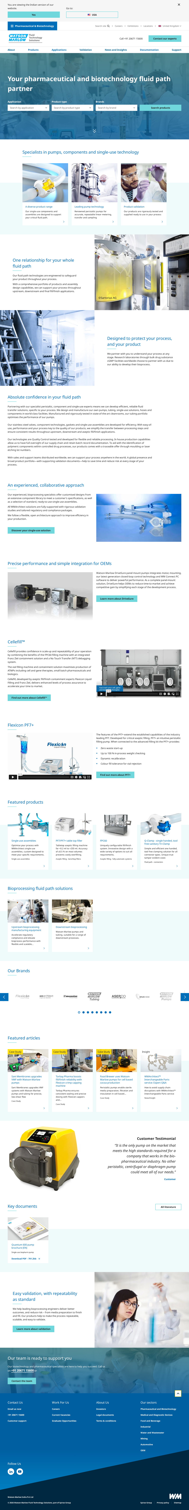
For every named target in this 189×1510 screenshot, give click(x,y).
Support (176, 49)
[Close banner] (179, 4)
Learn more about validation (33, 1329)
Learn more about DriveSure (116, 598)
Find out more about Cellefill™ (29, 697)
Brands (100, 101)
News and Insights (116, 49)
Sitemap (177, 1502)
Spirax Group (146, 1502)
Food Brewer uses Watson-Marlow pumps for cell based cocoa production (116, 1079)
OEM (143, 1450)
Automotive (147, 1444)
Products (33, 49)
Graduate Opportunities (64, 1420)
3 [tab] (87, 1012)
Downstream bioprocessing (71, 927)
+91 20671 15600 (16, 1414)
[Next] (185, 997)
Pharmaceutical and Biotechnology (158, 1409)
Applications (59, 49)
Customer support (17, 1420)
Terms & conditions (106, 1420)
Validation (86, 49)
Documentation (149, 49)
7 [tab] (105, 1012)
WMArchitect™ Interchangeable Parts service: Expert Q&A (156, 1079)
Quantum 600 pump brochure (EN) (23, 1246)
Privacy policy (163, 1502)
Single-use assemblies (24, 840)
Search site (100, 26)
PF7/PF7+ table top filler (69, 840)
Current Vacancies (61, 1414)
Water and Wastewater (152, 1432)
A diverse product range (38, 206)
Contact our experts (165, 38)
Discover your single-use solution (31, 530)
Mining (144, 1438)
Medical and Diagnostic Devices (156, 1414)
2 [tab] (83, 1012)
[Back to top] (178, 1393)
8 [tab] (109, 1012)
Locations (148, 26)
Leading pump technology (89, 206)
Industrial (145, 1426)
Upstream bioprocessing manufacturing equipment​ (26, 928)
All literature (168, 1207)
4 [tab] (92, 1012)
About (11, 49)
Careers (119, 26)
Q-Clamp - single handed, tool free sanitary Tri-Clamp (160, 842)
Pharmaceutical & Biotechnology (34, 26)
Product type (59, 101)
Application (14, 101)
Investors (101, 1409)
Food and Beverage (150, 1420)
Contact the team (22, 1381)
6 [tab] (101, 1012)
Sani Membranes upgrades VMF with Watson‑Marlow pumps (27, 1079)
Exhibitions (133, 26)
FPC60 (103, 840)
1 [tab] (78, 1012)
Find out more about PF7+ (115, 775)
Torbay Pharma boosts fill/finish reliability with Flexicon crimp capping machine (69, 1081)
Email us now (14, 1409)
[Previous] (4, 997)
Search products (160, 107)
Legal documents (105, 1414)
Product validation (134, 206)
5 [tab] (96, 1012)
